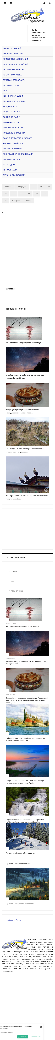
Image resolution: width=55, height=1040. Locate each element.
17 (33, 186)
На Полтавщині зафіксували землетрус (22, 627)
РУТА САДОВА (9, 164)
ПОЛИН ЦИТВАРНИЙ (12, 48)
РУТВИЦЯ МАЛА (10, 170)
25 (44, 193)
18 (41, 186)
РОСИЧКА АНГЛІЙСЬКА (13, 143)
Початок (7, 186)
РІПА (5, 90)
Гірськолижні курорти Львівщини (19, 864)
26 (5, 200)
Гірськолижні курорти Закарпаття (20, 904)
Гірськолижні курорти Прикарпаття (20, 853)
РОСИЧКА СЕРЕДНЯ (11, 159)
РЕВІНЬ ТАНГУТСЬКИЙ (13, 96)
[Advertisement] (24, 32)
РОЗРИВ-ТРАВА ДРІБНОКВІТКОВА (17, 138)
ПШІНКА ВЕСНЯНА (11, 85)
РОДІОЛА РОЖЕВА (11, 122)
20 (5, 193)
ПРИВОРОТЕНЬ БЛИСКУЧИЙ (15, 59)
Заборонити (36, 1037)
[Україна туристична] (27, 15)
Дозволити (22, 1037)
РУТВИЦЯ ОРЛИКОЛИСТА (14, 175)
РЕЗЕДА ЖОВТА (10, 106)
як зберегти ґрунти (13, 920)
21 (13, 193)
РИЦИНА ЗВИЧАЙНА (11, 111)
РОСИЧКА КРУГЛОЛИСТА (14, 148)
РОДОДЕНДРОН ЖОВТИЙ (14, 133)
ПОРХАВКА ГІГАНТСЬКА (13, 53)
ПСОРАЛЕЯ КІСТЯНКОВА (13, 69)
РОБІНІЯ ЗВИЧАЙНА (11, 117)
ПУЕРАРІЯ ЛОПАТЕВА (12, 75)
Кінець (28, 200)
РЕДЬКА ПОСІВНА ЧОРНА (14, 101)
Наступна (16, 200)
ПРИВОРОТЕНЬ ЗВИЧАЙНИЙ (15, 64)
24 (37, 193)
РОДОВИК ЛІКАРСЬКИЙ (13, 127)
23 (29, 193)
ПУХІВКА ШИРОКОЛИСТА (14, 80)
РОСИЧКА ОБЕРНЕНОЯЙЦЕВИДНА (18, 154)
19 (49, 186)
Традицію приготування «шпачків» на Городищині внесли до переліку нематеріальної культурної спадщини (27, 700)
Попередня (21, 186)
